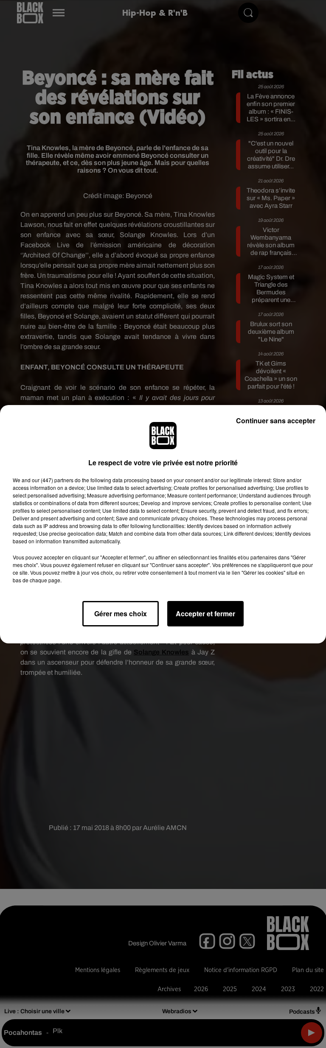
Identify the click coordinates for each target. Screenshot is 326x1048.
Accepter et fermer (205, 613)
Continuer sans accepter (275, 420)
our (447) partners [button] (52, 479)
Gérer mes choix (120, 613)
